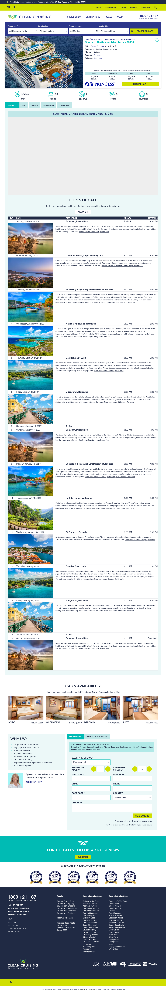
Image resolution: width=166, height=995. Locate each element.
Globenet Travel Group (89, 989)
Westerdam (113, 949)
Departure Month (76, 26)
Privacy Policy (14, 931)
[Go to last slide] (11, 62)
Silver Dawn (114, 932)
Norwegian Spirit (89, 951)
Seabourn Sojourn (116, 922)
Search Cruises (145, 31)
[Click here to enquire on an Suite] (140, 708)
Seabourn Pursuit (116, 917)
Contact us (13, 925)
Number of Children (119, 769)
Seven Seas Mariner (117, 927)
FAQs (124, 7)
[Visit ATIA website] (110, 964)
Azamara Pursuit (89, 905)
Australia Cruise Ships (92, 896)
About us (12, 922)
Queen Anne (114, 903)
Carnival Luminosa (90, 913)
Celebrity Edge (89, 917)
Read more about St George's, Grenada (140, 539)
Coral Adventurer (90, 922)
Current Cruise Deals (65, 901)
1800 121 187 (148, 15)
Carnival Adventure (91, 908)
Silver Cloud (114, 929)
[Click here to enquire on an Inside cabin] (25, 708)
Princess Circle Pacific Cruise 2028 (66, 928)
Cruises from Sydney (65, 903)
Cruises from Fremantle (66, 910)
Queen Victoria (115, 908)
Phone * (117, 784)
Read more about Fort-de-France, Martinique (117, 508)
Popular (60, 896)
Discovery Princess (91, 934)
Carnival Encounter (91, 910)
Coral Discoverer (90, 925)
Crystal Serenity (89, 929)
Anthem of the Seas (91, 901)
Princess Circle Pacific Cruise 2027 (66, 923)
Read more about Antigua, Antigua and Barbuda (92, 336)
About (98, 7)
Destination (43, 26)
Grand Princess (89, 939)
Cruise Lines (74, 16)
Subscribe (145, 7)
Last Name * (119, 774)
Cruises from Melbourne (67, 908)
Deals (108, 16)
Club (120, 16)
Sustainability (111, 7)
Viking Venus (114, 941)
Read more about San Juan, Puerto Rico (94, 231)
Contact (133, 7)
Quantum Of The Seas (118, 901)
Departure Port (14, 26)
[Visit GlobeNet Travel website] (123, 964)
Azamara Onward (90, 903)
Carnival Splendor (90, 915)
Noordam (87, 949)
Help (10, 919)
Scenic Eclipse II (115, 915)
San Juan (98, 55)
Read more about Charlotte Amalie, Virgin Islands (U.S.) (123, 265)
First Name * (78, 774)
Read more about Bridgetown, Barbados (119, 402)
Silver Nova (113, 937)
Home (87, 39)
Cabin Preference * (82, 758)
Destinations (93, 16)
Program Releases (65, 918)
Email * (75, 784)
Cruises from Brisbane (66, 905)
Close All (83, 212)
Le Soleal (87, 944)
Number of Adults (78, 769)
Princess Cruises (111, 39)
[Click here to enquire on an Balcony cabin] (102, 708)
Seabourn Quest (115, 920)
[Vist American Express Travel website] (150, 964)
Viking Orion (114, 939)
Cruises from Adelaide (66, 913)
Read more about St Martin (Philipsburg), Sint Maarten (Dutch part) (110, 302)
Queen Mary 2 (115, 905)
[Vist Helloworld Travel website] (134, 964)
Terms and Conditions (17, 928)
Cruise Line (104, 26)
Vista (111, 944)
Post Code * (78, 793)
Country (118, 793)
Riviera (112, 910)
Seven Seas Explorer (117, 925)
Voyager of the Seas (117, 946)
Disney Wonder (89, 937)
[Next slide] (77, 62)
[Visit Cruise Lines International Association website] (96, 964)
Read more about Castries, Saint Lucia (108, 370)
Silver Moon (114, 934)
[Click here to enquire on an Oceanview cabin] (64, 708)
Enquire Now (139, 84)
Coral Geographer (90, 927)
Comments (77, 802)
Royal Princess (115, 913)
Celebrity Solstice (90, 920)
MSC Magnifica (89, 946)
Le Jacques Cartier (91, 941)
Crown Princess (128, 39)
